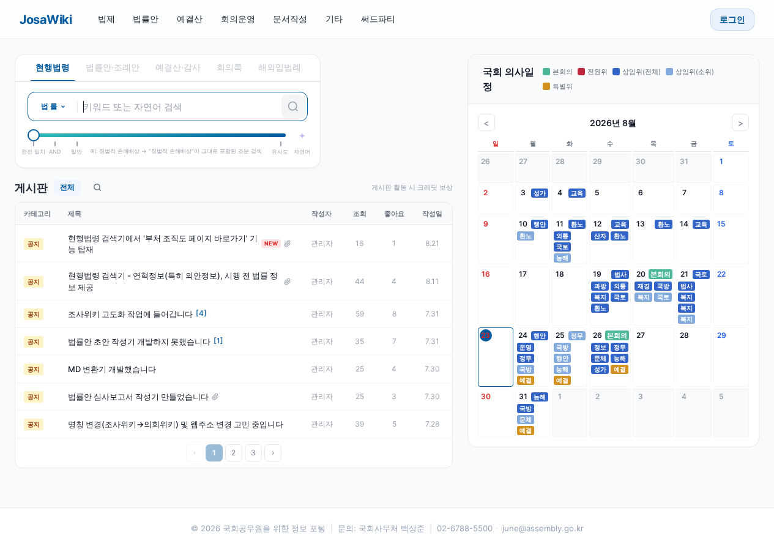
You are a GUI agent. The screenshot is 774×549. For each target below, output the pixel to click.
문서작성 (290, 18)
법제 (106, 18)
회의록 (229, 67)
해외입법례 (279, 67)
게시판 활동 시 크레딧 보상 (412, 187)
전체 (67, 187)
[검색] (293, 106)
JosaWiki (46, 19)
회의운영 (238, 18)
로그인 (732, 19)
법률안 (145, 18)
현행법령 (52, 67)
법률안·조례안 (113, 67)
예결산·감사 (178, 67)
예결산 (190, 18)
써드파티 (378, 18)
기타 (334, 18)
